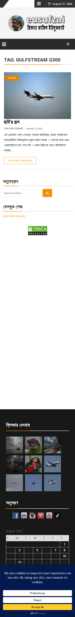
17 (19, 562)
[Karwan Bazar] (14, 463)
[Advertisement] (37, 280)
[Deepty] (33, 463)
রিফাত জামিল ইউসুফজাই (13, 128)
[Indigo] (52, 463)
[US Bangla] (52, 482)
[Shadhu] (33, 445)
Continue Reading (20, 160)
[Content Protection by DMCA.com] (38, 230)
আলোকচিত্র (12, 78)
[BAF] (14, 482)
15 (64, 556)
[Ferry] (14, 445)
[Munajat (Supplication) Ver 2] (52, 445)
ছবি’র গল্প (11, 122)
